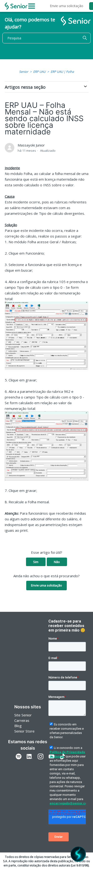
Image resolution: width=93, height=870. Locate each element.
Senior (23, 71)
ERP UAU (39, 71)
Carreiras (21, 720)
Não (57, 562)
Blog (18, 725)
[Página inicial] (16, 6)
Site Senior (23, 715)
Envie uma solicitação (66, 6)
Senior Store (24, 731)
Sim (35, 562)
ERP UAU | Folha (62, 71)
